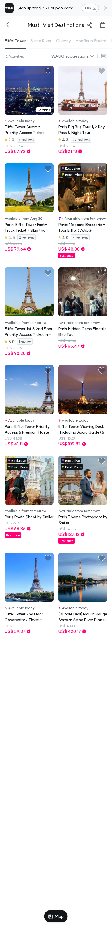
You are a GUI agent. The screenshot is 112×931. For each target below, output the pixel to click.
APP (88, 8)
